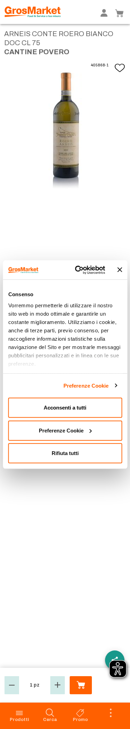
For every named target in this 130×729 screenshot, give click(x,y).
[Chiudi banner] (119, 269)
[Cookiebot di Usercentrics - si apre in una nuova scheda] (78, 269)
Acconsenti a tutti (65, 408)
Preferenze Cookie (86, 385)
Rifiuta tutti (65, 453)
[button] (12, 685)
